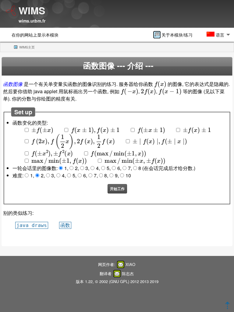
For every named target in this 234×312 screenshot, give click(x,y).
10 (128, 175)
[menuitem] (174, 35)
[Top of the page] (227, 306)
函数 (65, 225)
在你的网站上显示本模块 (35, 34)
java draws (31, 225)
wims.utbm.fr (32, 21)
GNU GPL (119, 281)
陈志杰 (128, 273)
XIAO (130, 264)
